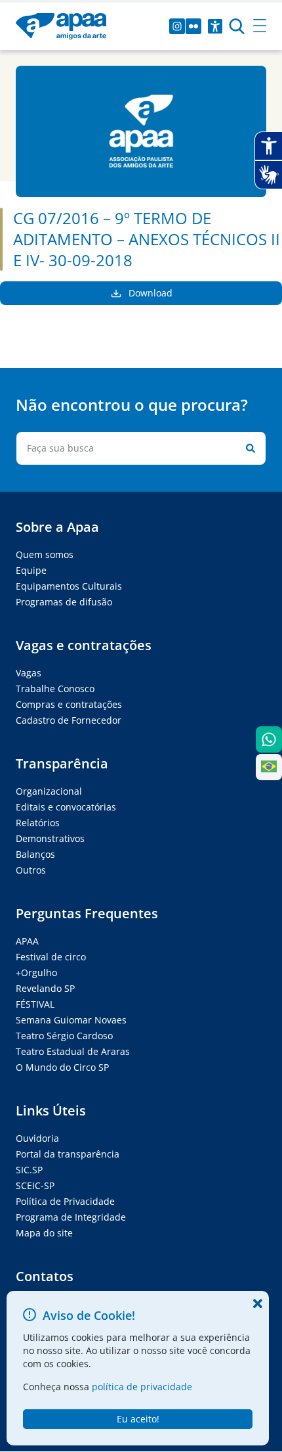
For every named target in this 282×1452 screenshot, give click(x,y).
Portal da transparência (67, 1154)
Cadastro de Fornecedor (68, 720)
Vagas (28, 673)
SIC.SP (29, 1169)
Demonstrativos (50, 838)
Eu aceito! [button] (138, 1419)
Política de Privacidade (65, 1201)
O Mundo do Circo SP (62, 1067)
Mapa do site (44, 1233)
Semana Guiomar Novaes (71, 1020)
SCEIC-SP (35, 1185)
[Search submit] (248, 448)
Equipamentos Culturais (69, 586)
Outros (31, 870)
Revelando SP (45, 988)
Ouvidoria (37, 1138)
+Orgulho (36, 972)
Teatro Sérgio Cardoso (64, 1035)
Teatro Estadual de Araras (73, 1051)
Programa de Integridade (71, 1217)
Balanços (35, 854)
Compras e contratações (69, 704)
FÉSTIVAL (35, 1004)
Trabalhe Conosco (55, 688)
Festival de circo (51, 956)
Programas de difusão (64, 602)
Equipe (31, 570)
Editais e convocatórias (66, 807)
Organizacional (49, 791)
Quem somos (44, 554)
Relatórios (38, 822)
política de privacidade (142, 1386)
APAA (27, 941)
